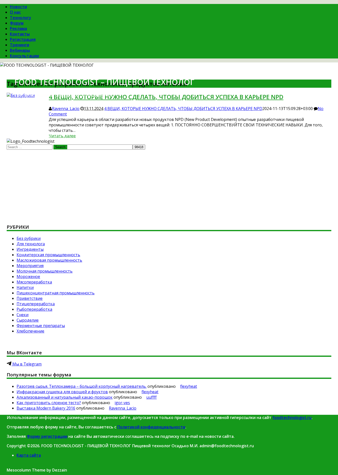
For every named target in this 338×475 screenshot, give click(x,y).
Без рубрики (29, 238)
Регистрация (23, 39)
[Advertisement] (155, 184)
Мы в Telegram (26, 364)
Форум (17, 23)
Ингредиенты (30, 249)
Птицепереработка (36, 304)
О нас (15, 12)
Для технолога (31, 244)
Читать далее (62, 136)
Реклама (18, 28)
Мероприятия (30, 265)
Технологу (20, 17)
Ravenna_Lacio (65, 108)
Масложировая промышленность (49, 260)
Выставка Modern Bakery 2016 (46, 408)
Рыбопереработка (34, 309)
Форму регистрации (47, 436)
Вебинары (20, 50)
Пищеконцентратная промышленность (56, 293)
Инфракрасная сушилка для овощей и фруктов (62, 391)
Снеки (22, 314)
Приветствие (30, 298)
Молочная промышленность (44, 271)
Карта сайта (29, 455)
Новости (18, 6)
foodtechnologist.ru (292, 417)
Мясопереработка (34, 282)
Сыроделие (28, 320)
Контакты (20, 34)
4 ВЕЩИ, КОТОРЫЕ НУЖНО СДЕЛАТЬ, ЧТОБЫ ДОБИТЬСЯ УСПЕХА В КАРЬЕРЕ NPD (183, 108)
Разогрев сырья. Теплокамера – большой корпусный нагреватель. (81, 386)
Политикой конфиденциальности (151, 427)
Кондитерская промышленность (48, 254)
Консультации (24, 55)
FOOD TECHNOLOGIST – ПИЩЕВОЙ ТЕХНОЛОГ (104, 82)
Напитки (25, 287)
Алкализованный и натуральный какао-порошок (65, 397)
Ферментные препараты (41, 325)
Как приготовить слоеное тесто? (49, 402)
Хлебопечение (30, 331)
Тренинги (19, 45)
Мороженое (28, 276)
